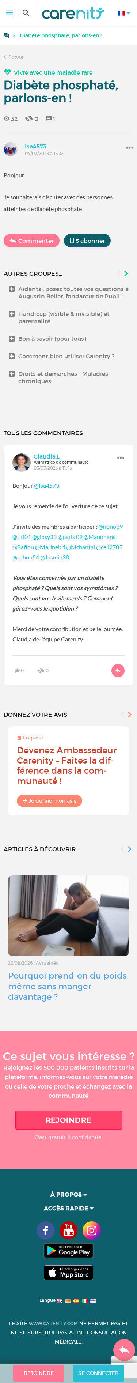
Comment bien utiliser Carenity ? (66, 356)
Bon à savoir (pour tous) (52, 338)
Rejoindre (69, 1120)
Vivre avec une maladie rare (53, 72)
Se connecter (98, 1373)
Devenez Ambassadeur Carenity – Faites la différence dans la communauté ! (67, 765)
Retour (15, 57)
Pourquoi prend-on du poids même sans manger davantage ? (67, 986)
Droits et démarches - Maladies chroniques (63, 377)
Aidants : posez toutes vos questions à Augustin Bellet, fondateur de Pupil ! (73, 292)
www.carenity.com (53, 1323)
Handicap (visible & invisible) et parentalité (64, 317)
